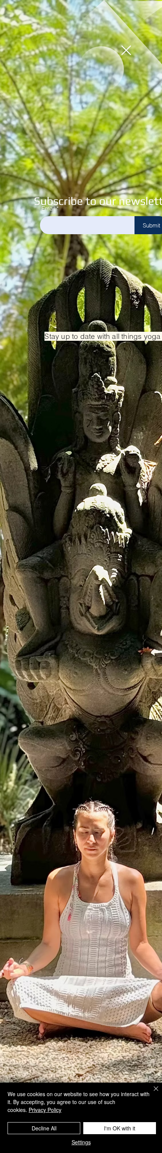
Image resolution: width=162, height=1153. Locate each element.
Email (48, 208)
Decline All (44, 1128)
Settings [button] (81, 1142)
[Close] (151, 1093)
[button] (126, 50)
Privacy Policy (45, 1109)
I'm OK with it (119, 1128)
